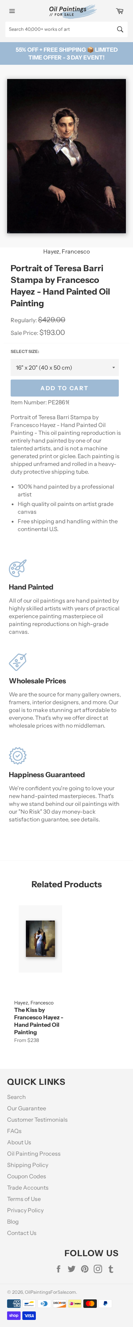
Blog (13, 1221)
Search (16, 1096)
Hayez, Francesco (66, 251)
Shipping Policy (27, 1164)
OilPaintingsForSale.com (50, 1292)
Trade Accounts (28, 1187)
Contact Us (22, 1232)
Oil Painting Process (34, 1153)
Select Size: (25, 351)
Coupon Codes (26, 1176)
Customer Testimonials (37, 1119)
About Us (19, 1142)
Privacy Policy (25, 1210)
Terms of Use (24, 1198)
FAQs (14, 1130)
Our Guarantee (26, 1108)
